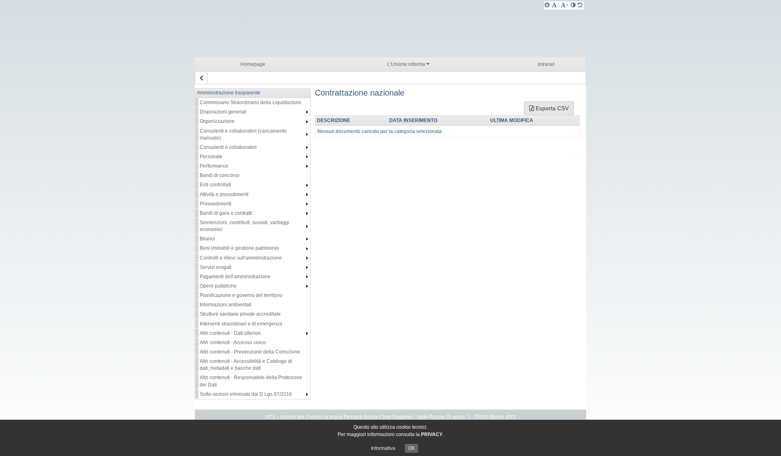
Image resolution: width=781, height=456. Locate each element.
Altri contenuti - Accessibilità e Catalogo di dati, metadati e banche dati (246, 364)
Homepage (252, 64)
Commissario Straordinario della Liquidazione (250, 102)
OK (411, 448)
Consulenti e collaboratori (228, 147)
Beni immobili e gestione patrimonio (239, 248)
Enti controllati (215, 185)
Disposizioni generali (223, 112)
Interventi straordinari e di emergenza (241, 324)
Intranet (546, 64)
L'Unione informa (406, 64)
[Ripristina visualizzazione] (580, 5)
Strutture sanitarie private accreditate (240, 314)
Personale (211, 156)
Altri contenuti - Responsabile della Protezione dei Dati (251, 381)
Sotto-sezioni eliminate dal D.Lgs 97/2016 (246, 394)
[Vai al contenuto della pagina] (547, 5)
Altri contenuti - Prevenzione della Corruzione (250, 352)
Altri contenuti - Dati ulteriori (230, 333)
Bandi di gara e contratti (226, 213)
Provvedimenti (215, 204)
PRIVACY (432, 434)
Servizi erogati (215, 267)
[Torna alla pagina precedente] (201, 78)
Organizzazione (217, 121)
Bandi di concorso (220, 175)
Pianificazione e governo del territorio (241, 295)
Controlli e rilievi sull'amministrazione (241, 258)
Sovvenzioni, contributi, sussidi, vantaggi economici (244, 226)
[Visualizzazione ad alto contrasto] (573, 5)
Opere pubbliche (218, 286)
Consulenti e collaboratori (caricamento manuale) (243, 134)
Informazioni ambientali (225, 305)
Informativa (383, 448)
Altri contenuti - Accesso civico (233, 342)
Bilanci (207, 239)
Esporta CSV (551, 108)
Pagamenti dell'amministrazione (235, 276)
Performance (214, 166)
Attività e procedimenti (224, 194)
